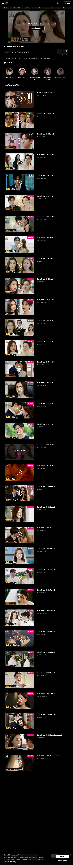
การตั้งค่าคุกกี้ (62, 861)
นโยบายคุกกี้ (13, 862)
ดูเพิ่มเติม (7, 62)
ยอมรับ (62, 856)
